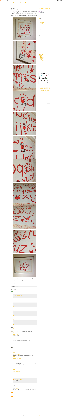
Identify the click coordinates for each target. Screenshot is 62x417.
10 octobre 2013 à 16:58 (18, 371)
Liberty (43, 90)
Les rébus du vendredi (41, 90)
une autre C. (14, 334)
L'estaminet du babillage (41, 60)
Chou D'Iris (14, 371)
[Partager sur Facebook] (18, 286)
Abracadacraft (40, 37)
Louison (45, 90)
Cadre (42, 87)
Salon (46, 91)
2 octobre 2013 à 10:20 (19, 295)
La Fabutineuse (40, 52)
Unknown (14, 392)
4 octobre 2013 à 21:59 (19, 358)
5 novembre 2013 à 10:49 (19, 379)
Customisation (41, 88)
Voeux (49, 92)
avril (40, 30)
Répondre (14, 297)
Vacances (48, 92)
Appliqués (42, 86)
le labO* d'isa (40, 55)
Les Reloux (40, 59)
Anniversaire (40, 86)
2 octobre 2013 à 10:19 (19, 304)
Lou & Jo (40, 61)
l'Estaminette (15, 9)
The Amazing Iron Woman (15, 330)
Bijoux (43, 86)
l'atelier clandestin (41, 53)
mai (40, 29)
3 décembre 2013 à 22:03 (17, 388)
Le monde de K (40, 56)
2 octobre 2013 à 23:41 (20, 330)
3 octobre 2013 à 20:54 (17, 354)
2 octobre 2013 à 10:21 (19, 313)
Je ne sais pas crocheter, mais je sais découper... (44, 24)
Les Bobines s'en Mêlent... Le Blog (19, 2)
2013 (39, 18)
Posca (41, 91)
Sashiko (48, 91)
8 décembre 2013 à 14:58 (17, 392)
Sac (45, 91)
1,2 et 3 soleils (40, 36)
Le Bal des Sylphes (41, 54)
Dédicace (48, 88)
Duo (45, 88)
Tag (42, 92)
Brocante (49, 86)
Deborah (14, 354)
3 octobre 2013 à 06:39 (18, 334)
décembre (41, 19)
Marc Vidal (49, 90)
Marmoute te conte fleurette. (42, 62)
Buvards (41, 87)
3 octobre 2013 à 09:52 (17, 343)
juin (40, 28)
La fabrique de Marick (41, 51)
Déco (46, 88)
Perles (40, 91)
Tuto (46, 92)
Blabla (45, 86)
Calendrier (45, 87)
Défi (49, 88)
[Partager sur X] (17, 286)
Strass (49, 91)
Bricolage (47, 86)
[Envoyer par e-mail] (16, 286)
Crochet (39, 88)
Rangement (44, 91)
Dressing (44, 88)
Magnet (47, 90)
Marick (13, 343)
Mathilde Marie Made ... (41, 63)
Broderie (39, 87)
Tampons (43, 92)
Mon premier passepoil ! (42, 23)
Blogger (39, 415)
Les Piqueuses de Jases (41, 57)
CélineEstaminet (14, 358)
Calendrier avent (48, 87)
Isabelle (15, 295)
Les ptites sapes (41, 58)
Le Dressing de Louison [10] (42, 22)
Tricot (45, 92)
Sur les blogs (40, 92)
